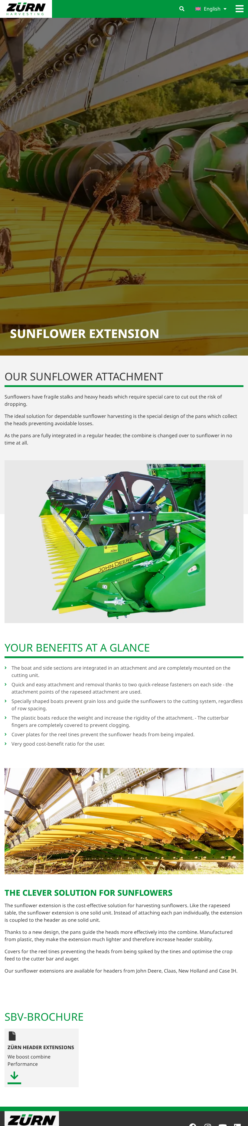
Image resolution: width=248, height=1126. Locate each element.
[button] (182, 8)
